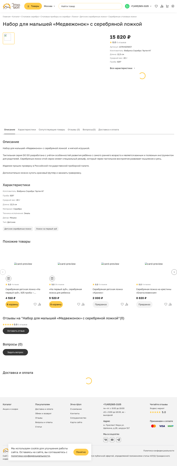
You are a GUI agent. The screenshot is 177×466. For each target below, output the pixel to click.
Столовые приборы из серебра (55, 16)
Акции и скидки (10, 409)
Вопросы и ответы (44, 422)
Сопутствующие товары (52, 129)
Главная (6, 16)
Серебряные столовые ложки (122, 16)
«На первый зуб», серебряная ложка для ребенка (65, 291)
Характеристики (27, 129)
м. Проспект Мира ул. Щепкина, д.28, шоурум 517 (116, 426)
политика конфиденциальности (30, 455)
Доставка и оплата (108, 129)
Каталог (16, 16)
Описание (9, 129)
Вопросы (89, 129)
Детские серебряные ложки (93, 16)
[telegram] (118, 439)
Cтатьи (38, 426)
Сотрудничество (78, 418)
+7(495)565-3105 (112, 404)
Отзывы (74, 129)
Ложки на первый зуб (46, 229)
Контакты (75, 413)
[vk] (105, 439)
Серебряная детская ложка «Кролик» (108, 291)
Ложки (75, 16)
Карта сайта (76, 422)
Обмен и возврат (43, 413)
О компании (76, 409)
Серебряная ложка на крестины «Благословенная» (153, 291)
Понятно (81, 452)
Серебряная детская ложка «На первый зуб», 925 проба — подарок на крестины (23, 291)
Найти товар (68, 6)
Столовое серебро (30, 16)
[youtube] (112, 439)
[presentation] (174, 272)
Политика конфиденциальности (158, 450)
